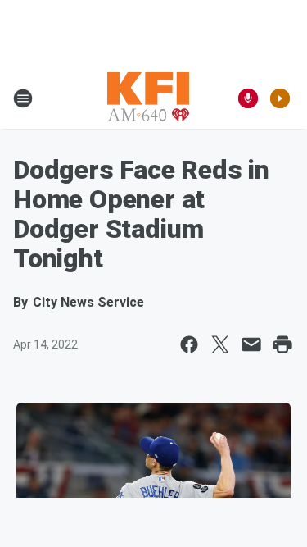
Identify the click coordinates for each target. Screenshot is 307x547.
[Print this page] (282, 344)
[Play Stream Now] (280, 98)
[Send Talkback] (248, 98)
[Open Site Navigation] (23, 98)
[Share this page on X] (220, 344)
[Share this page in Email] (251, 344)
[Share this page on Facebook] (189, 344)
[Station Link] (148, 98)
